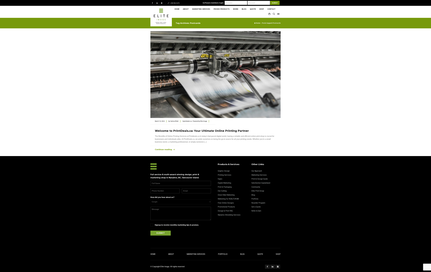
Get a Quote (256, 207)
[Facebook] (152, 3)
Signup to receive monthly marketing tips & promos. (177, 225)
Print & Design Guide (259, 179)
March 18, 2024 (160, 121)
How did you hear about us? (162, 197)
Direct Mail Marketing (226, 195)
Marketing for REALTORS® (228, 199)
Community (255, 187)
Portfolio (254, 199)
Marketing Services (259, 175)
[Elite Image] (161, 12)
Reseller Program (258, 203)
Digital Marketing (224, 183)
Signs (220, 179)
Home (152, 254)
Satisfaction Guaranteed (260, 183)
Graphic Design (224, 171)
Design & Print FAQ (225, 211)
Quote (260, 254)
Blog (253, 195)
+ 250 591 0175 (174, 3)
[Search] (274, 14)
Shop (278, 254)
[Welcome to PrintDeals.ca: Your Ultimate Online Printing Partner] (215, 74)
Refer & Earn (256, 211)
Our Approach (256, 171)
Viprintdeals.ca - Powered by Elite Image (194, 121)
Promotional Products (226, 207)
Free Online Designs (226, 203)
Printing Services (224, 175)
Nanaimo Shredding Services (229, 215)
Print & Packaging (225, 187)
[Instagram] (162, 3)
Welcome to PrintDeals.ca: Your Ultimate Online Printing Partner (202, 130)
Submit (275, 3)
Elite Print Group (257, 191)
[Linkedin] (157, 3)
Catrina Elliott (174, 121)
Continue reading (163, 149)
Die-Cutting (222, 191)
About (171, 254)
